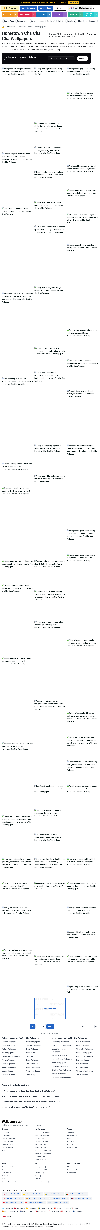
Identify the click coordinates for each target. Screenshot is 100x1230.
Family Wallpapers (83, 1045)
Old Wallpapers (82, 1067)
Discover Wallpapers (9, 1138)
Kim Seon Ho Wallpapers (61, 1077)
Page (84, 1026)
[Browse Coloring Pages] (96, 14)
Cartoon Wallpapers (33, 1071)
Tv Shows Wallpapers (60, 1055)
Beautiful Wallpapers (42, 1144)
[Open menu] (96, 8)
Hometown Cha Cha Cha (37, 1198)
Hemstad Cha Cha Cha (55, 1194)
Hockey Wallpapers (41, 1156)
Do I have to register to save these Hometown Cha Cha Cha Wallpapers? (32, 1102)
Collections (6, 1135)
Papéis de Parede (62, 1208)
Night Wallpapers (32, 1060)
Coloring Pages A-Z (9, 1182)
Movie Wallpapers (9, 1060)
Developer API (72, 1173)
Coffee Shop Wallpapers (61, 1045)
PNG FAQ (38, 1179)
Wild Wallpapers (32, 1056)
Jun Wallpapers (82, 1075)
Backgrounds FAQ (41, 1170)
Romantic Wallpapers (84, 1056)
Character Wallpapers (84, 1071)
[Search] (89, 8)
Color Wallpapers (8, 1045)
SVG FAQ (38, 1176)
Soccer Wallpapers (41, 1147)
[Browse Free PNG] (81, 14)
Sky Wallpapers (8, 1053)
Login (61, 8)
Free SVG (57, 14)
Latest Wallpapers (8, 1141)
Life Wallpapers (82, 1064)
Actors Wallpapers (9, 1067)
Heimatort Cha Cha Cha (33, 1194)
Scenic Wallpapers (59, 1074)
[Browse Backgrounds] (34, 14)
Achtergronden (27, 1211)
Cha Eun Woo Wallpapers (61, 1070)
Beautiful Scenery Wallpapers (59, 1050)
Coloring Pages (88, 14)
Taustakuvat (79, 1211)
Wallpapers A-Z (7, 1167)
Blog (69, 1167)
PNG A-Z (5, 1179)
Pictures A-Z (6, 1173)
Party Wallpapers (32, 1049)
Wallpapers (7, 14)
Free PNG (73, 14)
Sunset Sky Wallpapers (43, 1153)
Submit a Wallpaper (74, 1170)
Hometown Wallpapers (61, 1066)
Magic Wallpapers (33, 1067)
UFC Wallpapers (40, 1138)
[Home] (3, 27)
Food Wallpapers (32, 1053)
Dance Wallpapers (83, 1042)
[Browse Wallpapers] (16, 14)
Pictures (41, 14)
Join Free (47, 8)
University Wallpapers (42, 1141)
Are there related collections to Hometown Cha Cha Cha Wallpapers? (31, 1096)
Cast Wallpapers (8, 1071)
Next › (50, 1026)
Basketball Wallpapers (42, 1135)
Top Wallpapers (7, 1144)
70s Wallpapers (32, 1064)
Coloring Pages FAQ (42, 1182)
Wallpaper (32, 1208)
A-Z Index (5, 1132)
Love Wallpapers (8, 1064)
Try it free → (73, 2)
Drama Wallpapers (83, 1060)
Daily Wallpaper (7, 1147)
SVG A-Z (5, 1176)
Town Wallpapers (33, 1075)
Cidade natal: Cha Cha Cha (77, 1194)
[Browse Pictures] (49, 14)
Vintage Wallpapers (33, 1045)
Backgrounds (25, 14)
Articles (4, 1150)
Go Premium (11, 8)
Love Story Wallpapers (60, 1042)
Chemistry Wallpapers (84, 1049)
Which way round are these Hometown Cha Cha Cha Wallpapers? (29, 1091)
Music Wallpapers (33, 1042)
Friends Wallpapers (9, 1042)
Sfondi (75, 1208)
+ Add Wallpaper (28, 8)
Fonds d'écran (42, 1211)
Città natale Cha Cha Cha (14, 1198)
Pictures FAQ (39, 1173)
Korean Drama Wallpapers (62, 1059)
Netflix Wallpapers (59, 1063)
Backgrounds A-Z (8, 1170)
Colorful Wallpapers (9, 1075)
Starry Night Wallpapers (11, 1056)
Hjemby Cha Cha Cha (12, 1194)
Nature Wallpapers (9, 1049)
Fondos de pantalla (11, 1211)
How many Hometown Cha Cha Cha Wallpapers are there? (27, 1107)
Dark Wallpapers (40, 1159)
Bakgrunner (67, 1211)
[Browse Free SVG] (65, 14)
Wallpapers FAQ (40, 1167)
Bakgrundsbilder (46, 1208)
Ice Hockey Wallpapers (43, 1150)
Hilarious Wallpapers (84, 1053)
